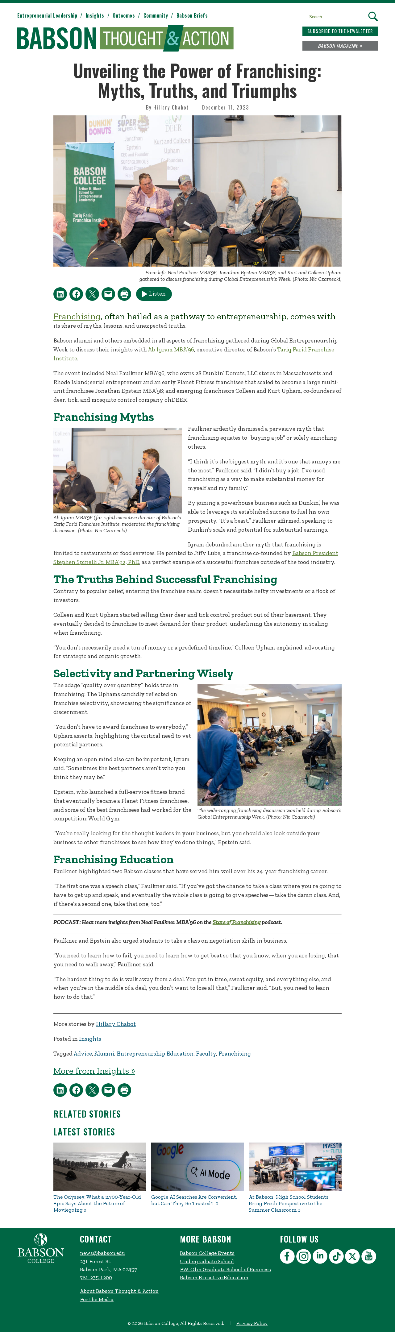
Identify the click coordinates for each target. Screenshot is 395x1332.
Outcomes (124, 15)
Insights (95, 15)
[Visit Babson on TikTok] (337, 1257)
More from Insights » (94, 1070)
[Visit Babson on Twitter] (353, 1257)
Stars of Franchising (237, 922)
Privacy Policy (252, 1323)
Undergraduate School (207, 1261)
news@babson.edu (102, 1253)
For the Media (97, 1299)
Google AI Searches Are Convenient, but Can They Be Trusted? (194, 1200)
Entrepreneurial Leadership (47, 15)
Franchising (77, 316)
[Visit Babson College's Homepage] (40, 1261)
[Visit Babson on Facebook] (288, 1257)
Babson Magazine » (340, 45)
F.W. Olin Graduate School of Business (225, 1269)
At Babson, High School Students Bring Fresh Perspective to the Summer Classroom (289, 1203)
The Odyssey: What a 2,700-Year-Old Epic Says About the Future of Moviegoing (97, 1203)
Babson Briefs (192, 15)
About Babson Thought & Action (119, 1291)
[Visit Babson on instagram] (304, 1257)
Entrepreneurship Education (155, 1053)
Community (155, 15)
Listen (157, 293)
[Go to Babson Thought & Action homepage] (125, 38)
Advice (82, 1053)
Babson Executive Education (214, 1277)
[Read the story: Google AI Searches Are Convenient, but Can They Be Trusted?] (197, 1167)
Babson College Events (207, 1253)
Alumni (104, 1053)
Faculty (206, 1053)
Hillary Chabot (171, 107)
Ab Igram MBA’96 (171, 349)
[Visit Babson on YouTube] (369, 1257)
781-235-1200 (96, 1277)
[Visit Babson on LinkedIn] (321, 1257)
